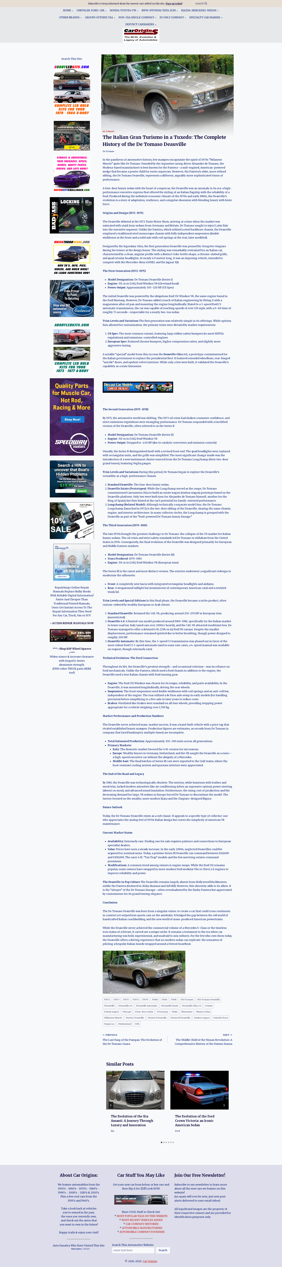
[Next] (224, 1105)
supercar (109, 1024)
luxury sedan (203, 1012)
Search (163, 1250)
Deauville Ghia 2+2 (191, 1006)
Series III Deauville (180, 1018)
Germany (162, 1012)
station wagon (202, 1018)
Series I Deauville (135, 1018)
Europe (126, 1012)
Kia (112, 1131)
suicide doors (220, 1018)
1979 (145, 999)
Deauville (109, 1006)
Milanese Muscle (113, 1018)
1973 (116, 999)
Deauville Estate (169, 1006)
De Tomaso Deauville (208, 999)
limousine (186, 1012)
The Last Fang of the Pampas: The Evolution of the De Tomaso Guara (132, 1040)
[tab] (161, 1142)
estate (209, 1006)
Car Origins (150, 1261)
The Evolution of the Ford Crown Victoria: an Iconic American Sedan (194, 1120)
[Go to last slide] (111, 1105)
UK (137, 1024)
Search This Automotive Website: (133, 1245)
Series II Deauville (157, 1018)
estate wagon (111, 1012)
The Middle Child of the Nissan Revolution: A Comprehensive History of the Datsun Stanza (203, 1040)
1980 (155, 999)
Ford (177, 1131)
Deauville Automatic (146, 1006)
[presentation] (135, 1090)
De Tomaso (108, 131)
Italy (174, 1012)
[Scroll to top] (275, 1263)
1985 (174, 999)
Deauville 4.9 (125, 1006)
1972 (107, 999)
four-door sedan (144, 1012)
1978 (136, 999)
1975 (126, 999)
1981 (164, 999)
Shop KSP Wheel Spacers (75, 648)
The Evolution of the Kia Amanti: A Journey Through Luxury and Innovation (132, 1120)
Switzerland (124, 1024)
